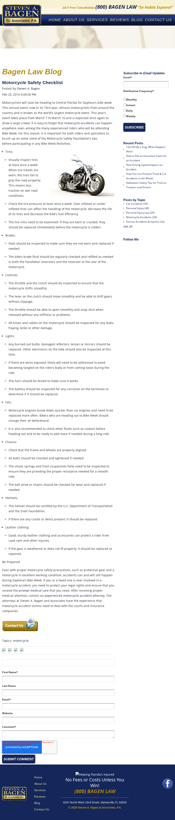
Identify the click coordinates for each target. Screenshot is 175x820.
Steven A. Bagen (28, 88)
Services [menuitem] (97, 20)
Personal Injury (137, 208)
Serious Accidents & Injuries (145, 221)
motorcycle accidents (79, 123)
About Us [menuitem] (74, 20)
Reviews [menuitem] (119, 20)
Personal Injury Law (140, 212)
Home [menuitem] (55, 20)
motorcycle (21, 641)
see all (128, 226)
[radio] (146, 99)
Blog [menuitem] (137, 20)
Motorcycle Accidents (141, 217)
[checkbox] (146, 108)
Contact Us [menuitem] (158, 20)
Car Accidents (137, 204)
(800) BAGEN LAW (94, 791)
